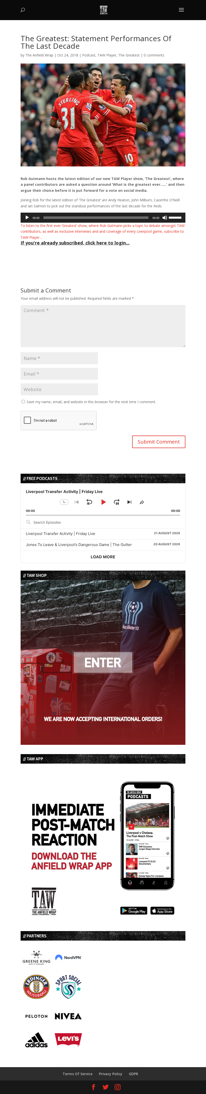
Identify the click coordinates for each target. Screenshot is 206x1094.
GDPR (133, 1073)
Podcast (88, 55)
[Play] (27, 217)
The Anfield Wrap (39, 55)
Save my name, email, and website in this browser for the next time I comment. (91, 401)
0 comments (154, 55)
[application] (103, 218)
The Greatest (129, 55)
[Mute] (164, 217)
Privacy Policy (110, 1073)
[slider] (176, 217)
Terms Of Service (77, 1073)
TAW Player (106, 55)
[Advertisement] (79, 255)
